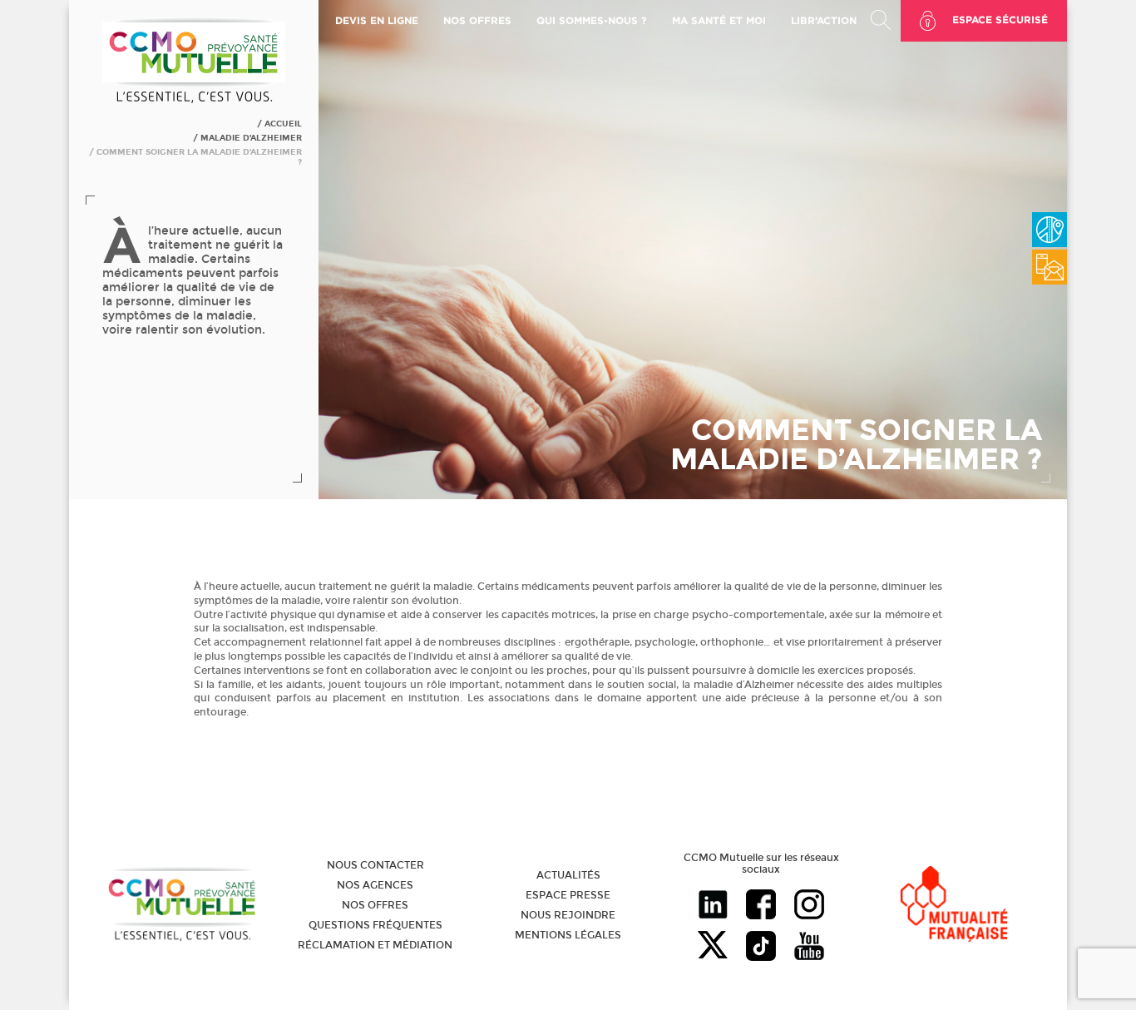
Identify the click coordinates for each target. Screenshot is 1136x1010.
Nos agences (375, 885)
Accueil (283, 124)
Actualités (568, 875)
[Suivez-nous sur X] (713, 947)
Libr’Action (824, 20)
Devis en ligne (376, 20)
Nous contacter (375, 865)
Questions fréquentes (375, 925)
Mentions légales (568, 935)
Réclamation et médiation (375, 945)
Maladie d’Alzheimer (251, 138)
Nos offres (375, 905)
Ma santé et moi (719, 20)
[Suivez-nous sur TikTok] (761, 947)
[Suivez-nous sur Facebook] (761, 906)
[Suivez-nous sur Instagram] (809, 906)
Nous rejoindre (568, 915)
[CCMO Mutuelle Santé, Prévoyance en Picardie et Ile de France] (193, 100)
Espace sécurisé (1000, 19)
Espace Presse (568, 895)
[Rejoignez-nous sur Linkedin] (713, 906)
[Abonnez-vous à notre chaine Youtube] (809, 947)
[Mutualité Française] (954, 905)
